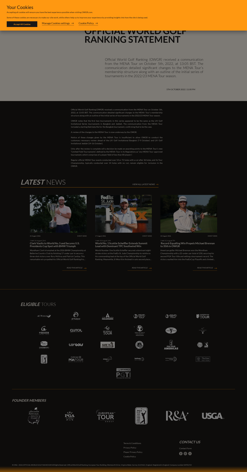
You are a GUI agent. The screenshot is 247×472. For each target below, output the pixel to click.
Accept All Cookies (22, 24)
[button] (58, 24)
